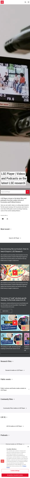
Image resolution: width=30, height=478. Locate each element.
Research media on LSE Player (14, 370)
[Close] (28, 446)
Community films (7, 399)
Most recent (5, 229)
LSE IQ (3, 417)
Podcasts (4, 435)
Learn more (5, 311)
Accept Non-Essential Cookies (15, 475)
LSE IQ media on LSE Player (14, 426)
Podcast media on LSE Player (14, 444)
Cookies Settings (15, 470)
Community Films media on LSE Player (14, 408)
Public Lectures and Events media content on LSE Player (13, 389)
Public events (6, 379)
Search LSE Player (14, 238)
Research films (6, 361)
